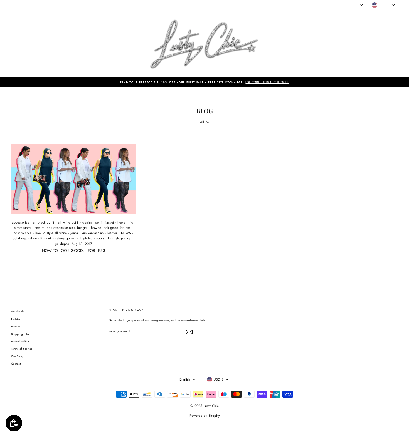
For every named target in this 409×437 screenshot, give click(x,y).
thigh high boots (92, 238)
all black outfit (43, 222)
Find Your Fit (123, 5)
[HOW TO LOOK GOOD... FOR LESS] (73, 179)
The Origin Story (99, 5)
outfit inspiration (25, 238)
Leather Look (48, 5)
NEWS (126, 232)
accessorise (20, 222)
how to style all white (51, 232)
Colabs (15, 319)
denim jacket (104, 222)
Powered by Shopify (204, 415)
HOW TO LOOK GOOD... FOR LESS (73, 250)
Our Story (17, 356)
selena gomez (65, 238)
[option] (204, 82)
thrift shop (115, 238)
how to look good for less (110, 227)
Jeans (31, 5)
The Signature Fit (72, 5)
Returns (15, 326)
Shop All (16, 5)
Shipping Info (20, 334)
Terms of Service (22, 349)
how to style (23, 232)
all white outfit (68, 222)
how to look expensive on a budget (61, 227)
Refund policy (20, 341)
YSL (129, 238)
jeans (74, 232)
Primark (45, 238)
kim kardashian (93, 232)
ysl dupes (62, 243)
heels (121, 222)
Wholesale (17, 311)
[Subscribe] (189, 332)
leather (112, 232)
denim (87, 222)
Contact (16, 364)
